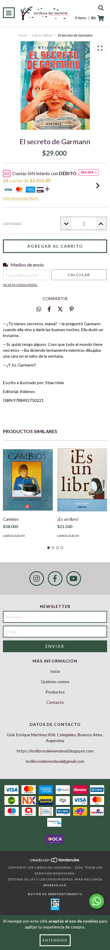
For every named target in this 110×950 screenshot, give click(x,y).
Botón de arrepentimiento (55, 894)
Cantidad (12, 223)
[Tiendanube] (55, 861)
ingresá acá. (55, 885)
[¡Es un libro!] (82, 479)
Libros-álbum (42, 35)
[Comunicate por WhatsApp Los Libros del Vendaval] (96, 901)
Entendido (55, 940)
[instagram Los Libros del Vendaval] (36, 578)
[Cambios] (28, 479)
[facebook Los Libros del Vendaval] (55, 578)
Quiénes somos (55, 681)
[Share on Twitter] (60, 309)
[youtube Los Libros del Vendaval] (73, 578)
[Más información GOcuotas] (88, 173)
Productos (55, 691)
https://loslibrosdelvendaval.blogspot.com (55, 750)
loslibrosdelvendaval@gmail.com (55, 761)
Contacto (55, 702)
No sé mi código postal (20, 285)
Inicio (22, 35)
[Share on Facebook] (49, 309)
